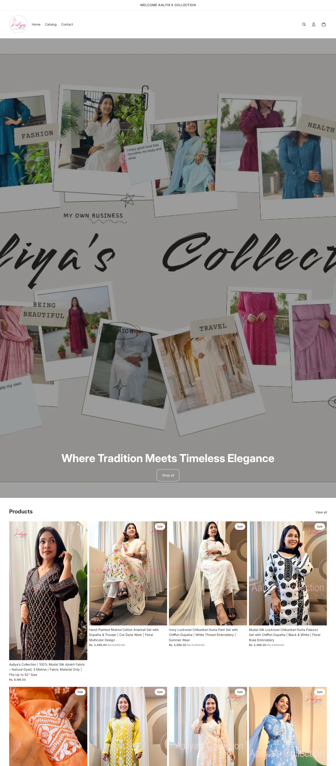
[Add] (80, 653)
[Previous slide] (16, 591)
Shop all (168, 475)
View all (321, 512)
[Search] (304, 24)
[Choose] (160, 618)
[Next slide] (80, 591)
